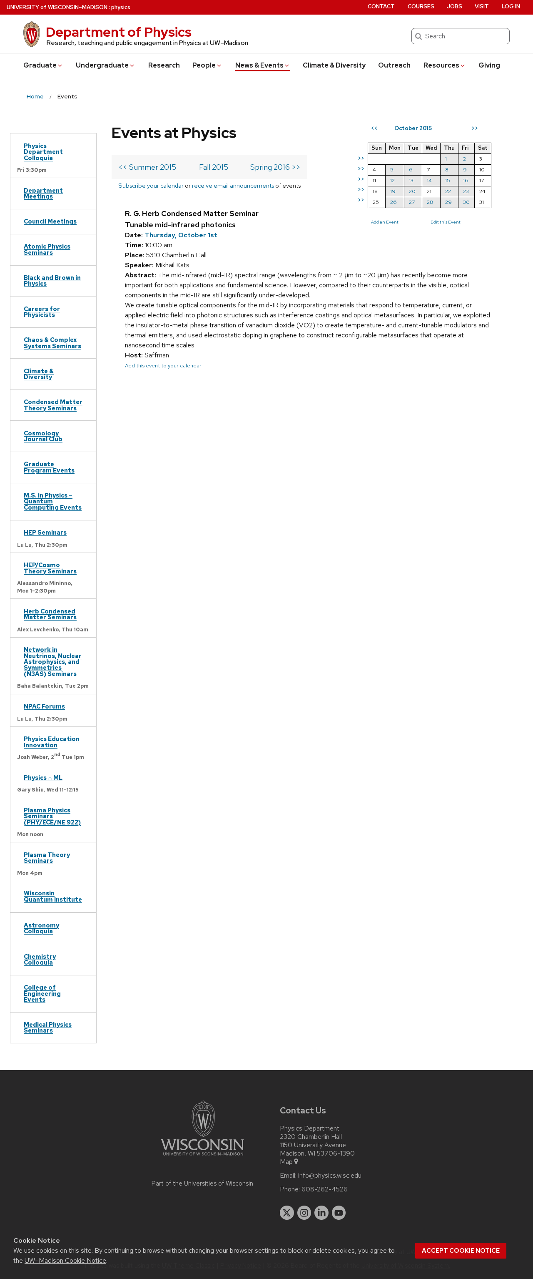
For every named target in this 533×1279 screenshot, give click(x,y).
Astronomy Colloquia (41, 928)
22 (448, 191)
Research (164, 65)
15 (447, 180)
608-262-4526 (324, 1189)
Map (286, 1162)
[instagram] (304, 1213)
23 (466, 191)
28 (430, 202)
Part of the (202, 1183)
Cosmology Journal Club (43, 436)
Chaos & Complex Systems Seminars (52, 342)
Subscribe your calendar (151, 185)
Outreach (394, 65)
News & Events (259, 65)
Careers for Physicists (42, 312)
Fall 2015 (213, 167)
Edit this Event (446, 222)
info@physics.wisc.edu (329, 1175)
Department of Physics (119, 32)
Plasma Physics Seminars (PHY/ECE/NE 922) (52, 816)
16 (466, 180)
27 (412, 202)
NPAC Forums (44, 706)
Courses (421, 6)
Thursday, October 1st (180, 235)
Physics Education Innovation (52, 742)
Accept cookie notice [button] (461, 1250)
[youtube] (339, 1213)
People (204, 65)
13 (411, 180)
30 (466, 202)
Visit (482, 6)
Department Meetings (43, 193)
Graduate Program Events (49, 467)
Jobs (454, 6)
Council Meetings (50, 221)
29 (448, 202)
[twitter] (287, 1213)
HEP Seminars (45, 532)
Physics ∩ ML (43, 777)
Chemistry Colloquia (40, 959)
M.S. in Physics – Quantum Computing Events (53, 501)
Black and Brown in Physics (52, 280)
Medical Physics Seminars (48, 1027)
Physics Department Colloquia (43, 152)
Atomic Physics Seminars (47, 249)
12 (392, 180)
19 (393, 191)
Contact (381, 6)
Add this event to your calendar (163, 365)
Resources (441, 65)
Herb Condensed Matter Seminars (50, 614)
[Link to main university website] (202, 1157)
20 (412, 191)
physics (120, 7)
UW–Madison (57, 7)
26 (393, 202)
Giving (489, 65)
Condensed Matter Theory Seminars (53, 405)
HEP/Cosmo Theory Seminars (50, 568)
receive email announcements (233, 185)
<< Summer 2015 (147, 167)
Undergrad (102, 65)
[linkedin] (321, 1213)
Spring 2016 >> (275, 167)
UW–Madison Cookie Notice (65, 1260)
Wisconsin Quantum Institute (53, 896)
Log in (511, 6)
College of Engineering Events (42, 993)
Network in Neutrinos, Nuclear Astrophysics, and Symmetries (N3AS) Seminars (53, 662)
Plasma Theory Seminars (47, 857)
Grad (40, 65)
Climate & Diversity (334, 65)
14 (429, 180)
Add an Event (385, 222)
